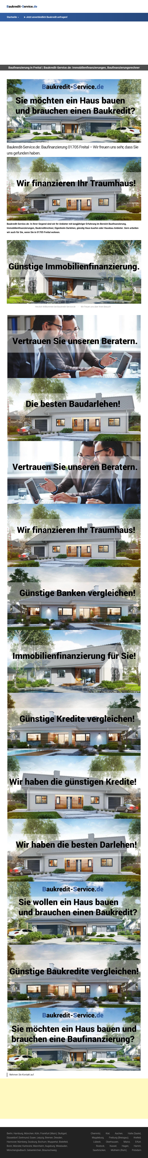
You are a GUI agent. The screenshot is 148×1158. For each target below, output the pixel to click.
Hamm (137, 1146)
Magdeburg (98, 1137)
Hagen (125, 1146)
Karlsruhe (27, 1146)
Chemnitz (95, 1133)
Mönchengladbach (16, 1150)
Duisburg (32, 1141)
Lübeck (97, 1141)
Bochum (42, 1141)
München (29, 1133)
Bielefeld (63, 1141)
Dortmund (24, 1137)
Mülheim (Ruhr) (119, 1150)
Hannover (11, 1141)
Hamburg (18, 1133)
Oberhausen (112, 1141)
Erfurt (138, 1141)
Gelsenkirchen (34, 1150)
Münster (17, 1146)
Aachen (119, 1133)
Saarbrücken (99, 1150)
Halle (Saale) (134, 1133)
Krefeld (137, 1137)
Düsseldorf (12, 1137)
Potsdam (136, 1150)
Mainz (127, 1141)
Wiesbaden (61, 1146)
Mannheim (38, 1146)
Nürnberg (22, 1141)
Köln (37, 1133)
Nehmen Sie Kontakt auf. (21, 1074)
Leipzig (40, 1137)
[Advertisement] (74, 43)
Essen (33, 1137)
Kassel (113, 1146)
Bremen (49, 1137)
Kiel (108, 1133)
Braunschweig (49, 1150)
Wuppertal (53, 1141)
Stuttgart (62, 1133)
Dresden (58, 1137)
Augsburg (50, 1146)
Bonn (9, 1146)
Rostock (100, 1146)
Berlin (10, 1133)
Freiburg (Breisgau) (118, 1137)
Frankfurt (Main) (48, 1133)
